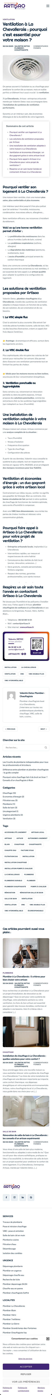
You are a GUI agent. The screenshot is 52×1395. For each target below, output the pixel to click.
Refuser (26, 1374)
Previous (11, 729)
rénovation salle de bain (31, 893)
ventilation (10, 674)
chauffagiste (35, 844)
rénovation (10, 893)
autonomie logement (37, 838)
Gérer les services (25, 1359)
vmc (22, 674)
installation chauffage (16, 862)
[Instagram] (14, 1197)
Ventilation (9, 19)
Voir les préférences (26, 1382)
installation (11, 667)
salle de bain (11, 899)
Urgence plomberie (11, 815)
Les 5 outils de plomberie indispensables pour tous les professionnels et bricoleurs (25, 763)
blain (7, 844)
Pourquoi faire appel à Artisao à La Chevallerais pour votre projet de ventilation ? (25, 162)
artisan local (37, 832)
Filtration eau (9, 800)
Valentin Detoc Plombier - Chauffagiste (22, 48)
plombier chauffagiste (15, 887)
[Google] (30, 1197)
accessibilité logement (15, 832)
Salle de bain (8, 808)
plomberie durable (13, 881)
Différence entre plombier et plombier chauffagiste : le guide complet (26, 771)
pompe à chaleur (38, 887)
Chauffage (7, 793)
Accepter (26, 1367)
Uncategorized (9, 811)
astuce (20, 838)
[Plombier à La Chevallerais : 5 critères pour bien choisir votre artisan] (26, 953)
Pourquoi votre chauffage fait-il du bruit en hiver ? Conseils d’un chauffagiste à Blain (25, 778)
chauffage (19, 844)
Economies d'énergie (12, 797)
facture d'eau (27, 850)
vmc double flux (36, 674)
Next (43, 729)
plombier (31, 881)
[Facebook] (6, 1197)
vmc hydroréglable (14, 680)
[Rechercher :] (26, 747)
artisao (8, 838)
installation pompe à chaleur (18, 868)
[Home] (14, 5)
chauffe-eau (10, 850)
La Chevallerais (28, 667)
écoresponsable (35, 911)
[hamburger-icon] (47, 6)
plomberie (29, 874)
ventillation (11, 905)
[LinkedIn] (22, 1197)
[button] (47, 1338)
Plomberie (7, 804)
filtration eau (11, 856)
